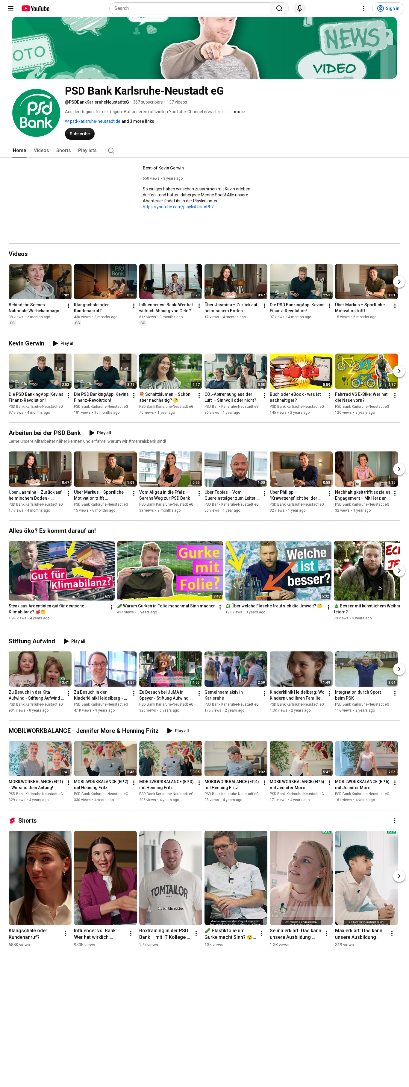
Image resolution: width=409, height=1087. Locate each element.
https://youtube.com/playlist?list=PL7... (179, 206)
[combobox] (191, 8)
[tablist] (204, 150)
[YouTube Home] (35, 8)
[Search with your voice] (300, 8)
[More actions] (69, 306)
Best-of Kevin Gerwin (163, 168)
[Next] (399, 282)
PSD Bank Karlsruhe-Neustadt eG (36, 406)
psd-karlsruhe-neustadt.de (94, 121)
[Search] (279, 8)
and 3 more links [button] (138, 121)
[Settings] (363, 8)
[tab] (19, 150)
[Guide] (10, 8)
